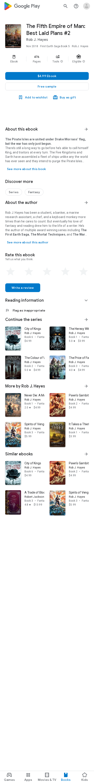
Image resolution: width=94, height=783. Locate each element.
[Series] (13, 192)
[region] (47, 59)
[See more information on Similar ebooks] (86, 454)
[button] (61, 61)
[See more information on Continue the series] (86, 319)
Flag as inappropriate (25, 310)
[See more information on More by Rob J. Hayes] (86, 386)
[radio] (10, 271)
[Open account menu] (86, 6)
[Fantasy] (34, 192)
